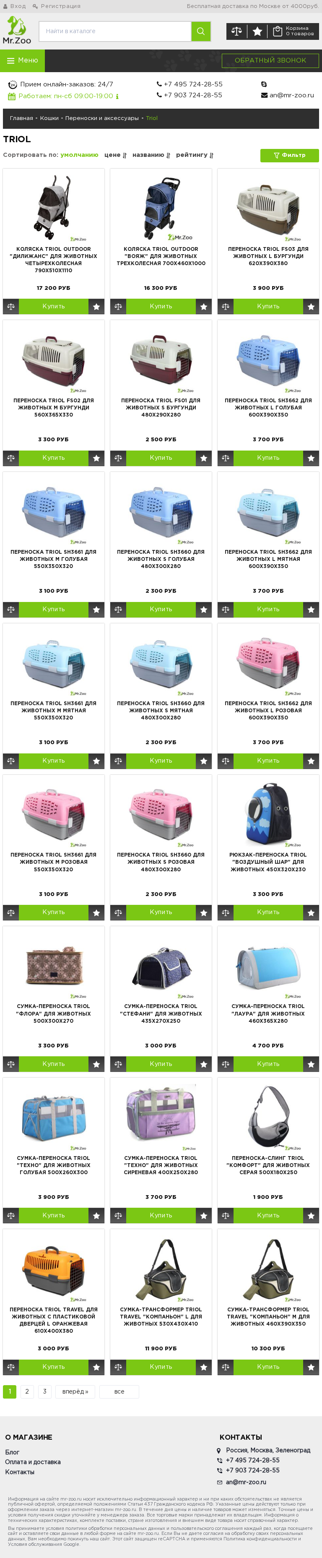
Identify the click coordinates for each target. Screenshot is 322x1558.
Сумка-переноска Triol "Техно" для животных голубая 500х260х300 (54, 1165)
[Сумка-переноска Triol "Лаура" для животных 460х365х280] (268, 966)
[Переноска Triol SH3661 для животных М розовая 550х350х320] (53, 814)
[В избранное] (96, 306)
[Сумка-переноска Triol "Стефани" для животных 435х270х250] (161, 966)
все (119, 1391)
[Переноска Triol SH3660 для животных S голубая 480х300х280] (161, 511)
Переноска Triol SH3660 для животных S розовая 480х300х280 (161, 862)
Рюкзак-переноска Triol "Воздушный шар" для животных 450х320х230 (268, 862)
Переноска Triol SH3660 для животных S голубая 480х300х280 (161, 559)
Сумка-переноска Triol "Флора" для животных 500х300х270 (53, 1013)
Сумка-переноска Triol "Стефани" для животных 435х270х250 (161, 1013)
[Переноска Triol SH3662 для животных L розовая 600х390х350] (268, 663)
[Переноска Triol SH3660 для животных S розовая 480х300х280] (161, 814)
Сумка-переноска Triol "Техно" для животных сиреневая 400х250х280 (161, 1165)
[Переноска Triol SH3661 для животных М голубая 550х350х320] (53, 511)
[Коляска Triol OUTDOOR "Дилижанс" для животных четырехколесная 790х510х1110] (53, 208)
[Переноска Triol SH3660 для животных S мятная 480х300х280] (161, 663)
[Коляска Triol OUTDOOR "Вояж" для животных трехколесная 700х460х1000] (161, 208)
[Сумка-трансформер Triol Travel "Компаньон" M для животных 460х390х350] (268, 1268)
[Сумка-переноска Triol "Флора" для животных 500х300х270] (53, 966)
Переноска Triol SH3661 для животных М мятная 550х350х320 (53, 710)
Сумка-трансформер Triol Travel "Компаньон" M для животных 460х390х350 (268, 1317)
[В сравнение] (11, 306)
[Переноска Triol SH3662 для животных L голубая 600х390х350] (268, 359)
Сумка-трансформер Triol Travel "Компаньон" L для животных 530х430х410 (161, 1317)
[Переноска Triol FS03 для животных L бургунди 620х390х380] (268, 208)
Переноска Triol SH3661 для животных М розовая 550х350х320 (53, 862)
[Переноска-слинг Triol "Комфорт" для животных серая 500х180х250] (268, 1117)
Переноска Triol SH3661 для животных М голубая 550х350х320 (53, 559)
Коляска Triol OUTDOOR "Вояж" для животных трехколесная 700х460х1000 (161, 256)
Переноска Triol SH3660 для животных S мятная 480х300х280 (161, 710)
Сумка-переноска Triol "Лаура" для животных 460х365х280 (268, 1013)
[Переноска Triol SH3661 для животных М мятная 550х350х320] (53, 663)
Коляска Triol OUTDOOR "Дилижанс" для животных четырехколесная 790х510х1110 (53, 260)
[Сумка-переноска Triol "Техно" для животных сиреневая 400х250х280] (161, 1117)
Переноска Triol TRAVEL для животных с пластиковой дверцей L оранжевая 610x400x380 (54, 1321)
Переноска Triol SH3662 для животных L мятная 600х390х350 (268, 559)
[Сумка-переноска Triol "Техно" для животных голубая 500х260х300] (53, 1117)
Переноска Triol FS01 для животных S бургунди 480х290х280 (160, 408)
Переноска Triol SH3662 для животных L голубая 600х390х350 (268, 408)
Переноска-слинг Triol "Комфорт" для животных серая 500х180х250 (268, 1165)
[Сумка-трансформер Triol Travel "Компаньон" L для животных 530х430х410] (161, 1268)
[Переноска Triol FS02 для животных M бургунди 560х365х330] (53, 359)
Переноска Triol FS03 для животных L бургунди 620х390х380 (268, 256)
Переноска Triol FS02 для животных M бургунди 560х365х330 (53, 408)
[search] (200, 31)
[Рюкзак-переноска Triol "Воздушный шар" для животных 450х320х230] (268, 814)
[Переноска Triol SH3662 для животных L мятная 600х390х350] (268, 511)
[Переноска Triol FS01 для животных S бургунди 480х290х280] (161, 359)
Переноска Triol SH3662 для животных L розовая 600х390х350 (268, 710)
